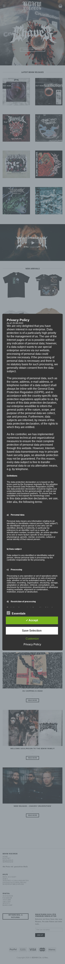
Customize (32, 638)
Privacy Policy (32, 644)
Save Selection (32, 630)
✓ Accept (32, 620)
